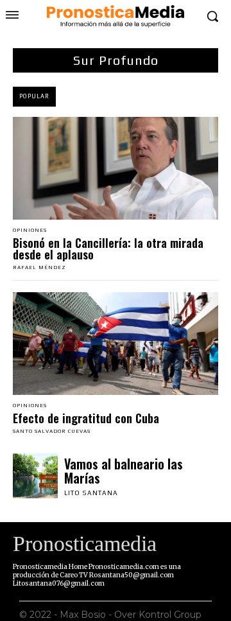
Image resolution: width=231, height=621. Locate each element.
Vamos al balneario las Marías (123, 470)
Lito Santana (91, 492)
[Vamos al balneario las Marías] (35, 475)
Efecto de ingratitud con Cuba (86, 418)
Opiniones (30, 230)
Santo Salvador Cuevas (51, 431)
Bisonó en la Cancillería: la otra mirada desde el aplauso (108, 248)
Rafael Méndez (39, 267)
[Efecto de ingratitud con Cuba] (115, 343)
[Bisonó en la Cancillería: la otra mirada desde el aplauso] (115, 168)
